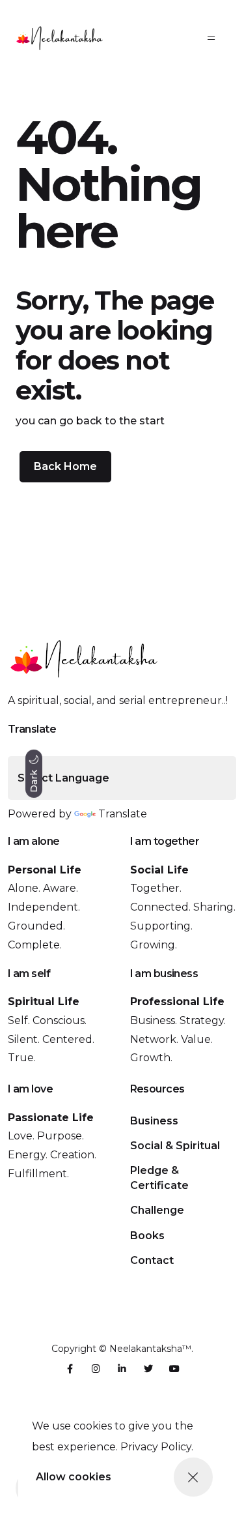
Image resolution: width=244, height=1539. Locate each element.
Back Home (65, 466)
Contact (152, 1260)
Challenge (157, 1210)
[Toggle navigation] (211, 37)
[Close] (193, 1477)
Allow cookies (73, 1477)
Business (154, 1121)
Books (147, 1235)
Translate (122, 814)
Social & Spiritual (175, 1145)
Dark (34, 779)
